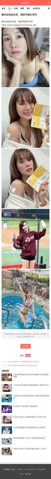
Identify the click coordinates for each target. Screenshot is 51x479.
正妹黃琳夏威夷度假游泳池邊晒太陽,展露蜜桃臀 (31, 375)
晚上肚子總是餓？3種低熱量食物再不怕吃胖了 (24, 361)
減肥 (22, 8)
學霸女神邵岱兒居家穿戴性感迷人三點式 (29, 448)
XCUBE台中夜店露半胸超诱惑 (25, 406)
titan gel (20, 469)
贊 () (27, 346)
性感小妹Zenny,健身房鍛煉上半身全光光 (29, 417)
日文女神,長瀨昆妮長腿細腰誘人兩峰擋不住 (31, 385)
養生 (28, 8)
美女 (28, 355)
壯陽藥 (13, 469)
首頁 (3, 8)
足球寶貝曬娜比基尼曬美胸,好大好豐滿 (29, 427)
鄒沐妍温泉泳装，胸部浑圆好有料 (19, 14)
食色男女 (36, 8)
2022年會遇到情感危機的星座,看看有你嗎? (23, 365)
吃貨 (16, 8)
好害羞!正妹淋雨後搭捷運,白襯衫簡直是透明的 (31, 397)
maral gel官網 (30, 469)
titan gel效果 (41, 469)
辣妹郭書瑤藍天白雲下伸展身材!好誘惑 (29, 438)
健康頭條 (25, 2)
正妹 (10, 8)
